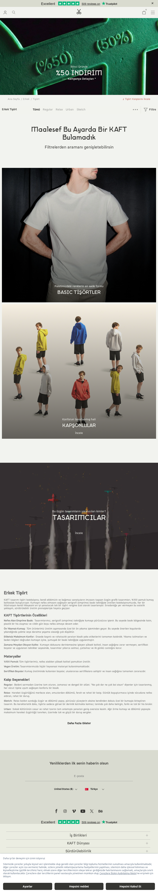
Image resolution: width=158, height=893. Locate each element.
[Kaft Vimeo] (74, 811)
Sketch (81, 109)
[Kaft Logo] (79, 11)
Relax (59, 109)
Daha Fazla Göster (79, 723)
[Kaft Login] (5, 12)
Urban (70, 109)
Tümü (36, 109)
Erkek (26, 99)
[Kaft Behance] (100, 811)
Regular (48, 109)
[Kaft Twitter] (92, 811)
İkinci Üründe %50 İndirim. (72, 3)
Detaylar (95, 3)
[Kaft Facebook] (56, 811)
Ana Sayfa (14, 99)
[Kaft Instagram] (65, 811)
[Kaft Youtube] (83, 811)
